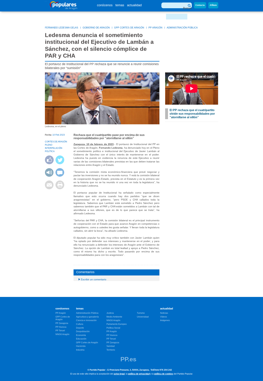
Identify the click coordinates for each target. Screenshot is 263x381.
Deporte (80, 328)
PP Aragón (155, 27)
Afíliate (213, 5)
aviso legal (119, 374)
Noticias (164, 313)
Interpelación (53, 148)
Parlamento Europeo (116, 324)
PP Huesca (60, 327)
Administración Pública (182, 27)
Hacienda (81, 346)
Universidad (143, 317)
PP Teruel (60, 330)
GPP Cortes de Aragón (129, 27)
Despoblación (83, 331)
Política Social (113, 328)
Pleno (48, 145)
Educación (81, 339)
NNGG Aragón (62, 334)
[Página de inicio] (64, 9)
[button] (49, 175)
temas (119, 5)
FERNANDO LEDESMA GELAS (61, 27)
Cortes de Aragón (56, 141)
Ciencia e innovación (86, 320)
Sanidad (110, 346)
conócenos (105, 5)
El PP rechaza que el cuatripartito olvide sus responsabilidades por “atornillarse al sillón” (192, 114)
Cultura (79, 324)
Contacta (200, 5)
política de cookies (163, 374)
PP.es (128, 359)
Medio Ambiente (114, 317)
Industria (80, 350)
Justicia (110, 313)
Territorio (110, 350)
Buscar (187, 8)
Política (50, 151)
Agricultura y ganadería (87, 317)
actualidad (134, 5)
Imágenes (165, 320)
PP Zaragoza (61, 323)
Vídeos (163, 317)
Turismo (141, 313)
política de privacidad (139, 374)
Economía (81, 335)
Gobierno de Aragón (96, 27)
